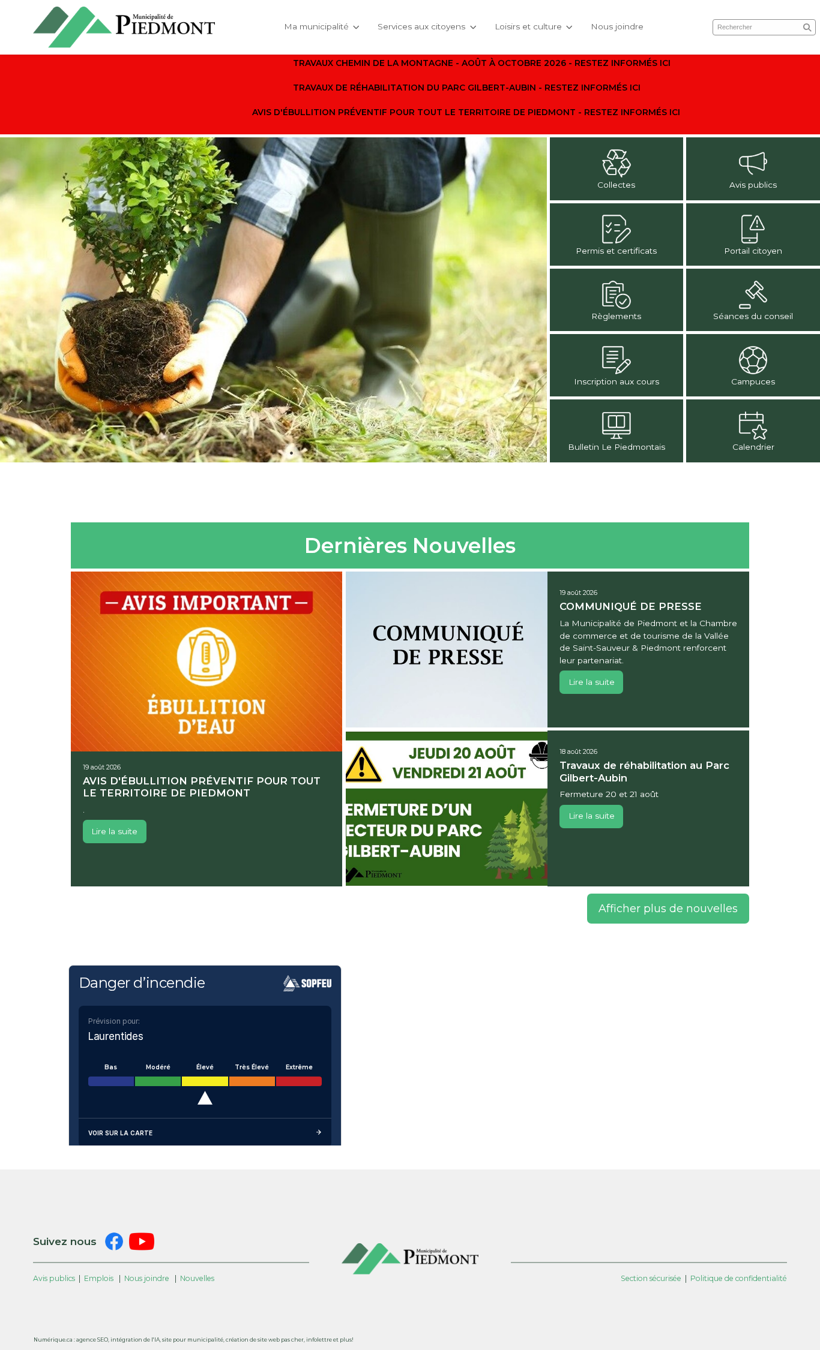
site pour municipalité (192, 1339)
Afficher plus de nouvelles (668, 908)
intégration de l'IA (135, 1339)
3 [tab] (291, 453)
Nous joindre (617, 26)
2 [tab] (273, 453)
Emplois (98, 1278)
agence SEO (92, 1339)
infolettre (319, 1339)
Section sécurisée (651, 1278)
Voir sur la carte (120, 1132)
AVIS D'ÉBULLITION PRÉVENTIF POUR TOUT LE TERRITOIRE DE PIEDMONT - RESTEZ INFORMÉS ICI (466, 112)
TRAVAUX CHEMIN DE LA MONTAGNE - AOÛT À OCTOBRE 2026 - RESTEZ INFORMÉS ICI (482, 63)
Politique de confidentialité (738, 1278)
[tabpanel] (273, 299)
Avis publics (54, 1278)
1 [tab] (255, 453)
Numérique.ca (53, 1339)
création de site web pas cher (265, 1339)
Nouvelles (197, 1278)
